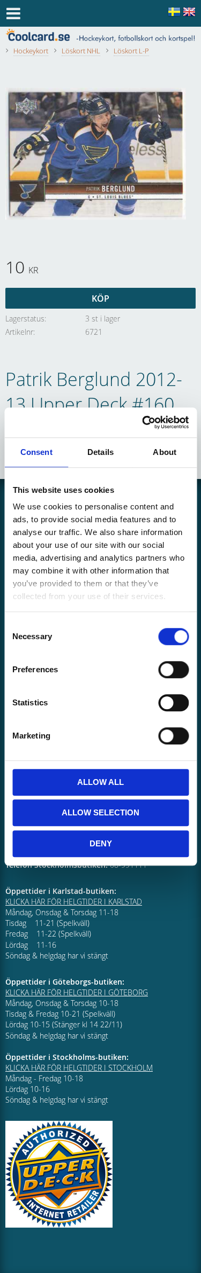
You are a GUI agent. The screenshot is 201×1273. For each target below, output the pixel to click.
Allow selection (100, 812)
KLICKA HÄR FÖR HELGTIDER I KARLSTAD (73, 902)
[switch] (173, 669)
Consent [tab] (36, 452)
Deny (101, 843)
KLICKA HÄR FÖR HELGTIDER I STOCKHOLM (79, 1068)
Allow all (100, 782)
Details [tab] (100, 452)
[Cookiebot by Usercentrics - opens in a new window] (143, 422)
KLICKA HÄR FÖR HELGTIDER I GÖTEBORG (76, 992)
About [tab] (164, 452)
